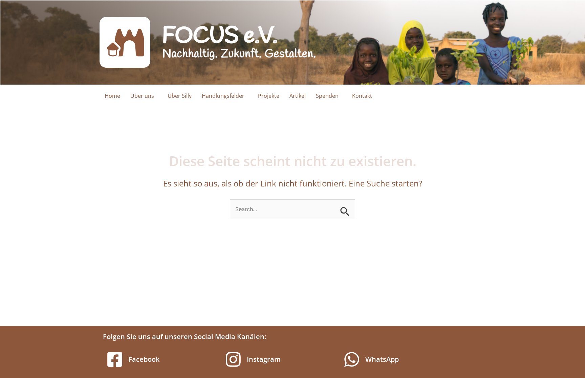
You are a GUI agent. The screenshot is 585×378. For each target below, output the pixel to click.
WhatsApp (382, 359)
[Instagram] (233, 359)
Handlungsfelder (223, 95)
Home (112, 95)
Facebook (143, 359)
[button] (143, 96)
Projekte (268, 95)
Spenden (327, 95)
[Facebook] (114, 359)
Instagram (264, 359)
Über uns (142, 95)
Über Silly (180, 95)
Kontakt (362, 95)
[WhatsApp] (351, 359)
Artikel (297, 95)
